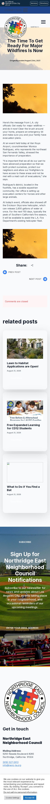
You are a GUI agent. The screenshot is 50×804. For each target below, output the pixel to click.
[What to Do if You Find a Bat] (25, 472)
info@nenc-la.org (12, 765)
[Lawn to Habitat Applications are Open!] (25, 349)
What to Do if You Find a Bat (23, 488)
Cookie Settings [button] (12, 798)
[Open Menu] (25, 10)
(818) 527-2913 (10, 762)
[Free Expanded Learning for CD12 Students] (25, 410)
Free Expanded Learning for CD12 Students (23, 426)
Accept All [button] (29, 797)
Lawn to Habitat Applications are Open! (22, 364)
